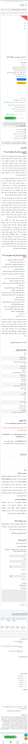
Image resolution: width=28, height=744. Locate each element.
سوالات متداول (16, 1)
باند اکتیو (21, 680)
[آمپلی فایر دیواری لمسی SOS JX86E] (22, 621)
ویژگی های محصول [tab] (15, 143)
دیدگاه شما (23, 588)
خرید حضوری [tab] (6, 143)
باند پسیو (21, 684)
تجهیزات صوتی (21, 13)
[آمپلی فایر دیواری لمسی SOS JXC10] (11, 621)
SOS (22, 98)
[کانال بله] (25, 735)
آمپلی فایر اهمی (17, 105)
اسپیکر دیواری (20, 678)
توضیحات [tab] (23, 143)
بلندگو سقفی (20, 676)
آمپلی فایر (15, 13)
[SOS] (14, 91)
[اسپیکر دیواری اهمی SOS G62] (17, 621)
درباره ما (7, 1)
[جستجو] (2, 9)
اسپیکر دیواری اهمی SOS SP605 (6, 627)
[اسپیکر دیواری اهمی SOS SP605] (6, 621)
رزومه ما (21, 1)
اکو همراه (21, 682)
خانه (26, 13)
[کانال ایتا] (25, 738)
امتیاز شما (24, 583)
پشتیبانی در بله (21, 79)
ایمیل (24, 559)
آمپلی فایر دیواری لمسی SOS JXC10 (11, 627)
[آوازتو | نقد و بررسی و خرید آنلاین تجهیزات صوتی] (7, 5)
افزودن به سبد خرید (9, 118)
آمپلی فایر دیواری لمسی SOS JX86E (22, 627)
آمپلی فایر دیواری (11, 105)
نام (25, 553)
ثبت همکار (11, 1)
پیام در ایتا (21, 83)
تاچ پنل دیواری (9, 13)
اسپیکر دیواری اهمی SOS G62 (17, 627)
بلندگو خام (21, 686)
